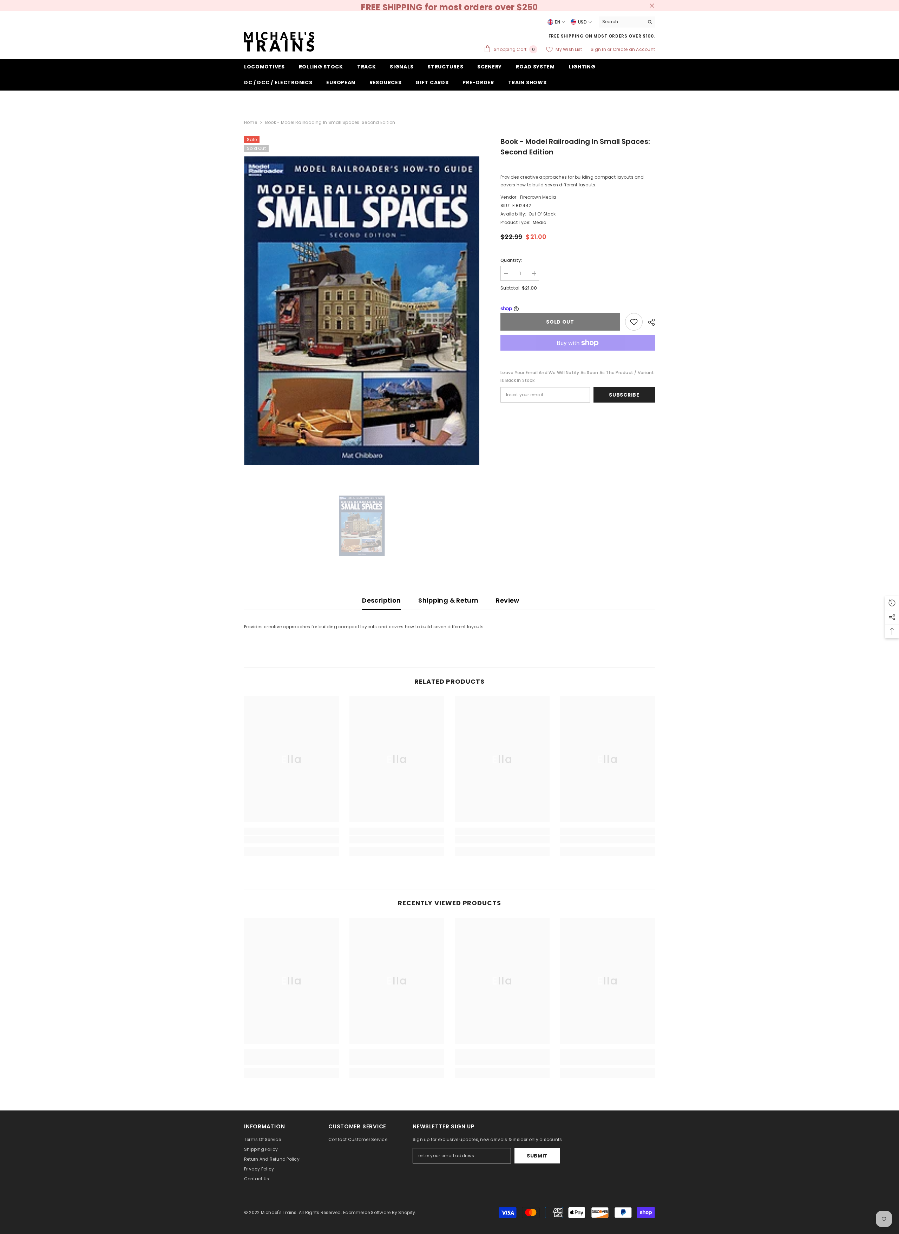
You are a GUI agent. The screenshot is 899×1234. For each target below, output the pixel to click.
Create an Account (634, 49)
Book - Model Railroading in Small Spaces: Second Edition (575, 147)
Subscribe (624, 394)
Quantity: (511, 260)
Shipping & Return (448, 600)
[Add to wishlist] (634, 322)
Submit (537, 1155)
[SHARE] (649, 322)
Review (507, 600)
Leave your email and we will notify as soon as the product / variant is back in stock (577, 376)
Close (652, 6)
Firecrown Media (538, 197)
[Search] (627, 21)
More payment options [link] (577, 354)
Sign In (599, 49)
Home (250, 122)
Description (381, 600)
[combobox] (621, 21)
